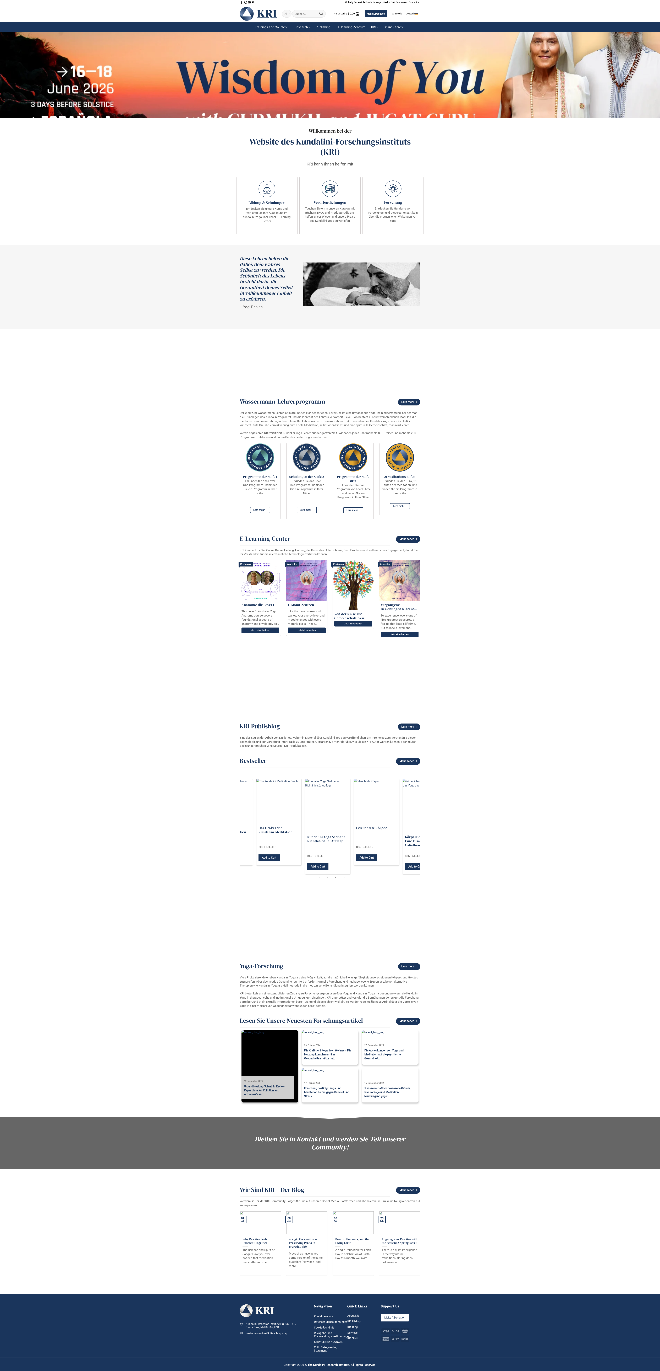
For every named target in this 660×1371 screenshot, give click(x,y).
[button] (346, 14)
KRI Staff (352, 1338)
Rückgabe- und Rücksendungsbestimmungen (332, 1334)
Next (422, 826)
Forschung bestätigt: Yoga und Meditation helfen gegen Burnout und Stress (326, 1092)
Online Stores (393, 27)
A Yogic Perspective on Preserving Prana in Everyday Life (303, 1243)
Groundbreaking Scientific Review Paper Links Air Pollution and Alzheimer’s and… (264, 1090)
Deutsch (410, 13)
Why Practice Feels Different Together (255, 1241)
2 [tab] (328, 877)
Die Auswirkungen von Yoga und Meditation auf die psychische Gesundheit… (384, 1054)
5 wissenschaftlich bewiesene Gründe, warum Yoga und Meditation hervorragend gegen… (387, 1092)
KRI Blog (352, 1327)
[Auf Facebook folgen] (241, 2)
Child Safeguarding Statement (325, 1349)
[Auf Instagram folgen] (245, 2)
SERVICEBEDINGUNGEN (328, 1341)
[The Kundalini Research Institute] (258, 14)
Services (352, 1332)
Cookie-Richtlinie (324, 1327)
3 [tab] (336, 877)
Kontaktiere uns (323, 1316)
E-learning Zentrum (351, 27)
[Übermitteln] (321, 14)
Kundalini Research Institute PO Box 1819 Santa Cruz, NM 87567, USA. (271, 1325)
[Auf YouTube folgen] (253, 2)
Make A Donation (376, 13)
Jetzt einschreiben (260, 630)
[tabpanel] (250, 827)
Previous (237, 826)
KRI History (354, 1321)
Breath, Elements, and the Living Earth (352, 1241)
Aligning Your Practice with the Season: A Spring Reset (399, 1241)
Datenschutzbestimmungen (331, 1322)
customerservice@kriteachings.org (267, 1333)
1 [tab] (319, 877)
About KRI (353, 1315)
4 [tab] (344, 877)
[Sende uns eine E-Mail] (249, 2)
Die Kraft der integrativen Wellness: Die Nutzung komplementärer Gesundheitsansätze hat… (327, 1054)
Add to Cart (240, 866)
